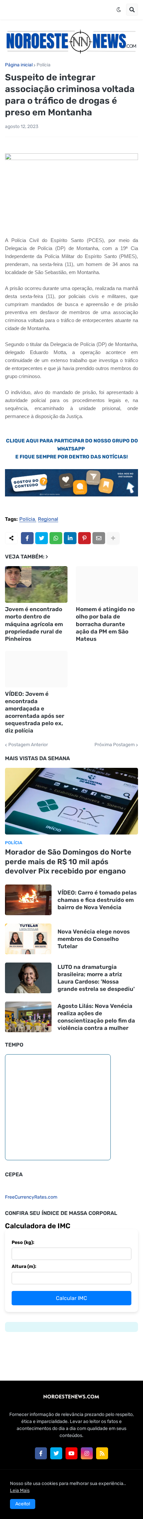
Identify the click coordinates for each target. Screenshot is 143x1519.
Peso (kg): (23, 1242)
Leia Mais (20, 1490)
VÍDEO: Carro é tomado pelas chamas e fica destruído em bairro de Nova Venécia (97, 900)
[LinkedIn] (70, 538)
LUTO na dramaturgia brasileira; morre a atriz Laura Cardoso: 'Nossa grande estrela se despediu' (96, 978)
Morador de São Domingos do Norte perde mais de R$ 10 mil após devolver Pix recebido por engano (68, 862)
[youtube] (71, 1453)
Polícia (44, 65)
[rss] (102, 1453)
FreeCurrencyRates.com (31, 1197)
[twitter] (56, 1453)
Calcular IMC (71, 1298)
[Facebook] (27, 538)
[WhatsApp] (56, 538)
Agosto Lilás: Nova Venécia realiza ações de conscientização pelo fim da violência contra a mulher (96, 1017)
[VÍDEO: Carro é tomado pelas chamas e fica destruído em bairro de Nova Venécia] (28, 900)
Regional (48, 519)
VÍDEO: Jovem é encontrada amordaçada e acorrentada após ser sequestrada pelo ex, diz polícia (34, 712)
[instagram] (87, 1453)
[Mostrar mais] (113, 538)
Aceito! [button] (22, 1504)
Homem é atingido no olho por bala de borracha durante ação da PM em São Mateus (105, 624)
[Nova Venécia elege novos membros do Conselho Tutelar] (28, 939)
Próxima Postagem (114, 744)
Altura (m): (24, 1266)
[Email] (98, 538)
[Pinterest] (84, 538)
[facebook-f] (41, 1453)
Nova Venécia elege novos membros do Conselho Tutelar (94, 939)
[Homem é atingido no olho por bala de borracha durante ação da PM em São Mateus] (107, 584)
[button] (118, 10)
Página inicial (19, 65)
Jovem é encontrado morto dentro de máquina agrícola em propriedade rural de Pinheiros (34, 624)
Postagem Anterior (28, 744)
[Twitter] (41, 538)
